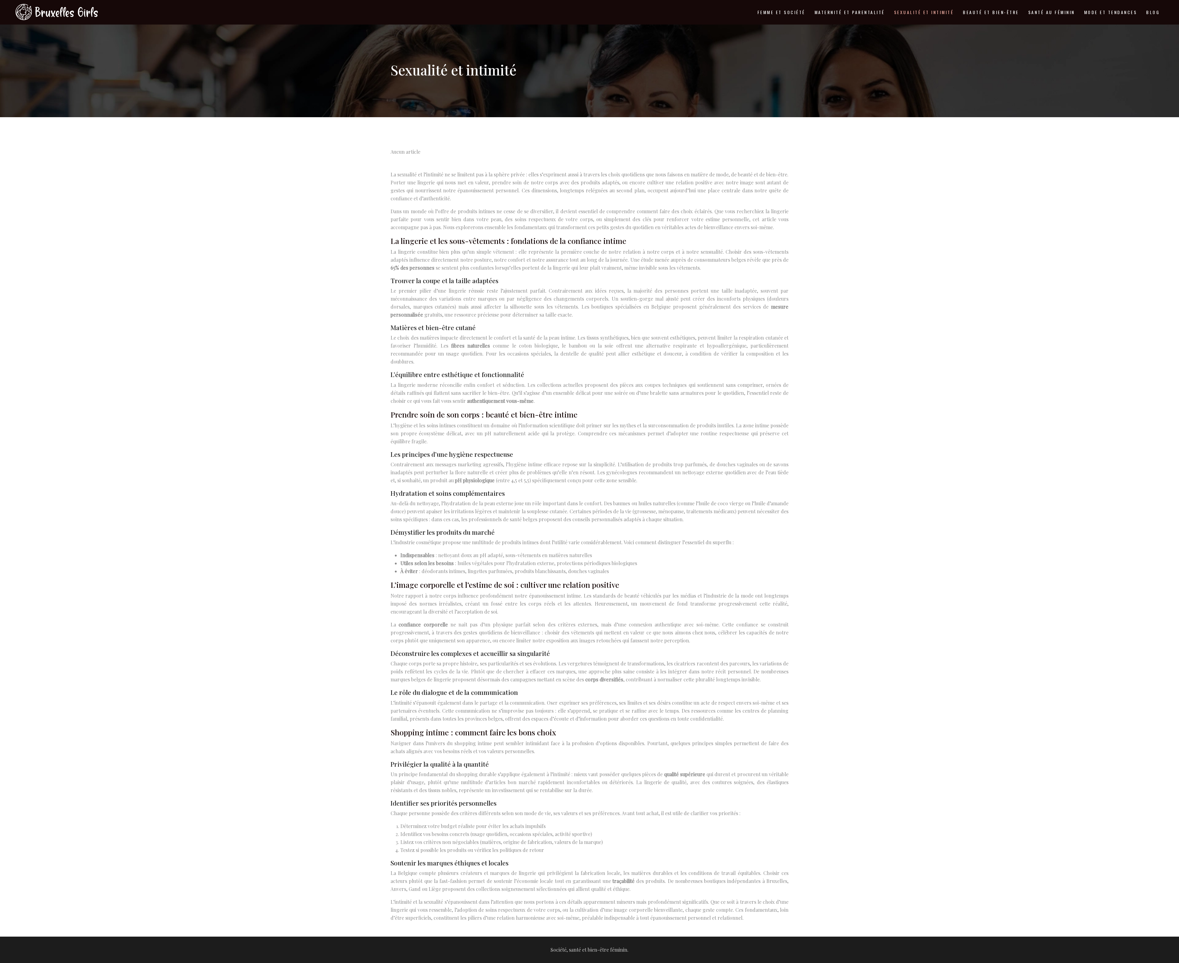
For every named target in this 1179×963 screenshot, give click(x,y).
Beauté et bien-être (991, 12)
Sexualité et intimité (924, 12)
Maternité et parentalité (850, 12)
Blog (1153, 12)
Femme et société (781, 12)
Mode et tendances (1110, 12)
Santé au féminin (1051, 12)
